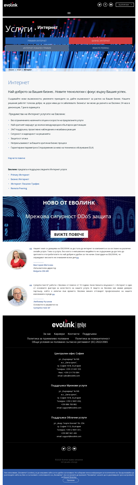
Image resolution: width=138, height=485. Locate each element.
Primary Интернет (20, 174)
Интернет (47, 27)
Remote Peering (19, 188)
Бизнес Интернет (20, 179)
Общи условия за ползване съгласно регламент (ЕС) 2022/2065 (70, 341)
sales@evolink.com (71, 375)
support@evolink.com (71, 407)
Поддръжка (89, 333)
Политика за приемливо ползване (48, 338)
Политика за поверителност (92, 338)
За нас (47, 333)
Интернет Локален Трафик (25, 183)
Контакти (73, 333)
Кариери (59, 333)
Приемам (71, 480)
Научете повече (16, 158)
